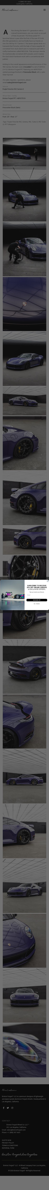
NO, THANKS (37, 603)
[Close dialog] (47, 581)
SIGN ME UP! (37, 600)
